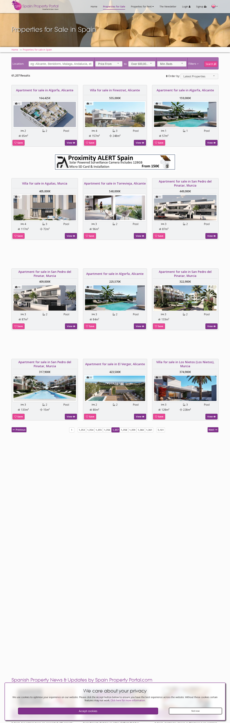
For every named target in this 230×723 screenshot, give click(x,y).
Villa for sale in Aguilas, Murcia (44, 183)
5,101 (161, 429)
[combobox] (108, 64)
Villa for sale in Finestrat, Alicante (115, 90)
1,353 (82, 429)
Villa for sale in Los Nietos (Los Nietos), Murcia (185, 364)
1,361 (149, 429)
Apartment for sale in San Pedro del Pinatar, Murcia (185, 183)
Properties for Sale (114, 6)
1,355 (99, 429)
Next (212, 429)
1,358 (124, 429)
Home (94, 6)
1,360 (141, 429)
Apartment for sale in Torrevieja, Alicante (115, 183)
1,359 (132, 429)
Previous (20, 429)
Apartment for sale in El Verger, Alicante (115, 364)
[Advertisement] (115, 254)
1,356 (107, 429)
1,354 (90, 429)
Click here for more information (128, 700)
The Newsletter (167, 6)
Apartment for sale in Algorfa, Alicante (44, 90)
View (70, 142)
